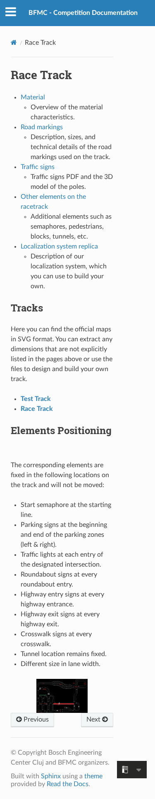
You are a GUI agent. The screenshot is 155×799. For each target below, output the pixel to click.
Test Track (36, 399)
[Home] (14, 42)
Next (94, 719)
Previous (35, 719)
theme (93, 776)
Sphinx (51, 776)
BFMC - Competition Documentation (83, 13)
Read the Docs (67, 784)
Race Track (37, 409)
